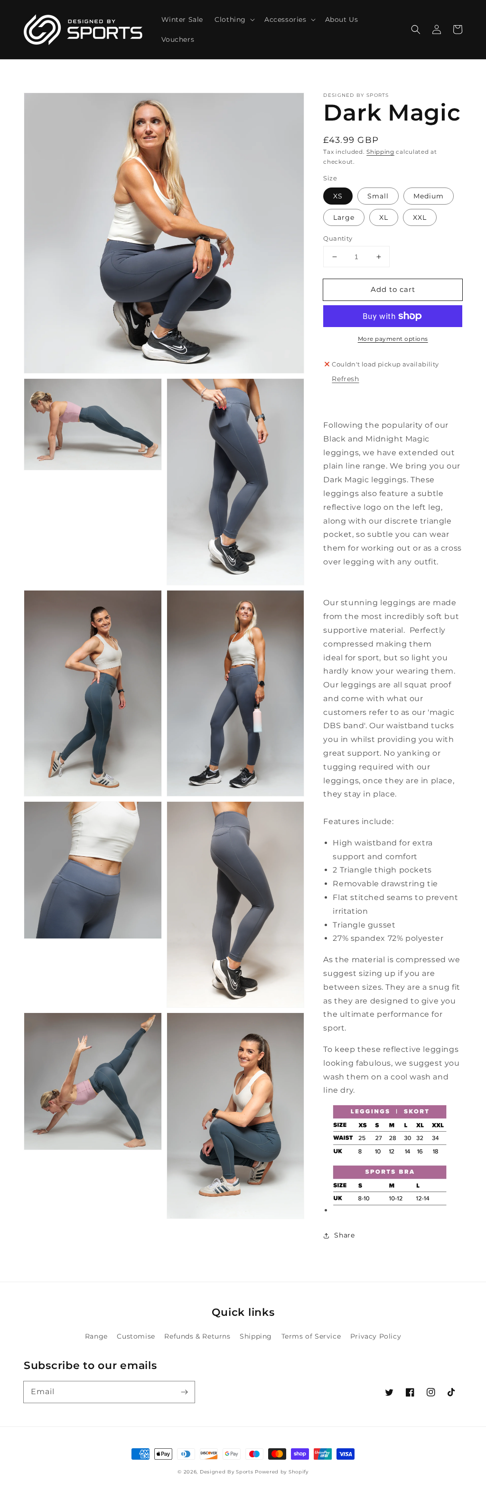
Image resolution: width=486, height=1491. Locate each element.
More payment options (393, 338)
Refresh (345, 379)
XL (383, 217)
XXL (420, 217)
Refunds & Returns (197, 1336)
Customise (136, 1336)
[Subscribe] (184, 1391)
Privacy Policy (375, 1336)
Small (378, 196)
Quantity (337, 238)
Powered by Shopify (281, 1472)
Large (344, 217)
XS (338, 196)
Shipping (380, 151)
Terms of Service (311, 1336)
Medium (428, 196)
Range (96, 1336)
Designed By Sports (226, 1472)
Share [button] (344, 1235)
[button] (415, 29)
